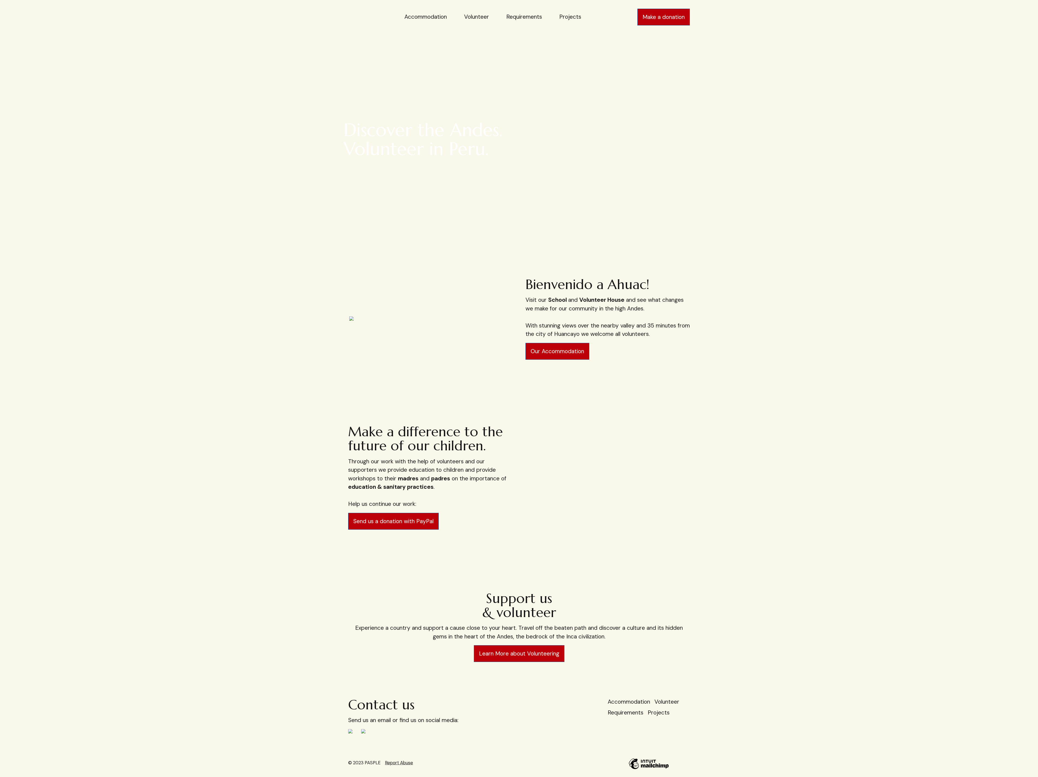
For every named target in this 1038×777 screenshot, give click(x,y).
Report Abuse (399, 763)
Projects (570, 17)
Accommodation (425, 17)
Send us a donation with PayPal (393, 521)
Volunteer (476, 17)
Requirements (524, 17)
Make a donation (664, 17)
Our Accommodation (557, 351)
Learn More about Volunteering (519, 653)
